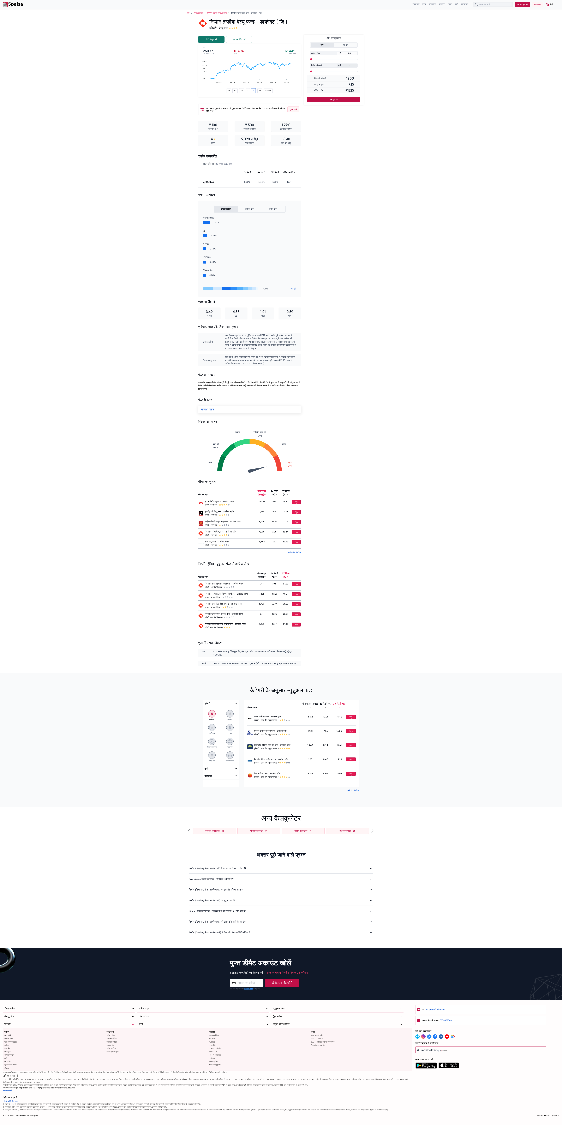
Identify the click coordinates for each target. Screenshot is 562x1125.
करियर (6, 1045)
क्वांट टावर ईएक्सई (215, 1065)
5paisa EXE (213, 1052)
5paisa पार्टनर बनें (317, 1038)
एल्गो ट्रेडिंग (212, 1045)
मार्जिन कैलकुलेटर (256, 831)
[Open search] (476, 4)
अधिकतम (268, 91)
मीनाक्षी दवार (207, 409)
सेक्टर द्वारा (249, 208)
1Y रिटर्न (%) (274, 493)
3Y (253, 91)
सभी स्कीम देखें (293, 552)
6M (242, 91)
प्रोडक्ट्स (432, 4)
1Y (248, 91)
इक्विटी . (213, 28)
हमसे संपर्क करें (7, 1090)
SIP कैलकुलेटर (345, 831)
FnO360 (212, 1042)
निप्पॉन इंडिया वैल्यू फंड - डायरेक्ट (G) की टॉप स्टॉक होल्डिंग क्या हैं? (217, 921)
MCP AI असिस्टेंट (215, 1055)
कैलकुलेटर (9, 1016)
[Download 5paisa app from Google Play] (426, 1066)
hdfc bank (208, 217)
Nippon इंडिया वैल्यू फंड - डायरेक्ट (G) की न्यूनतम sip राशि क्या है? (217, 911)
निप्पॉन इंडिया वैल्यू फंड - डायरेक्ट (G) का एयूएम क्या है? (212, 900)
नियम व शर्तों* (248, 989)
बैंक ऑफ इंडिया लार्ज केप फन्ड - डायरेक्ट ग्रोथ (271, 759)
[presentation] (189, 831)
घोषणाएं (6, 1068)
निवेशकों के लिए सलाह (11, 1101)
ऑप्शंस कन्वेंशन (9, 1055)
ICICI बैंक (207, 257)
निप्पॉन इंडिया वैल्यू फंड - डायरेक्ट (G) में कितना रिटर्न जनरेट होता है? (217, 868)
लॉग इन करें (537, 4)
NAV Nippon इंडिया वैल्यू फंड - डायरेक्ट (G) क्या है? (211, 878)
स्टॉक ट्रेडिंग (111, 1035)
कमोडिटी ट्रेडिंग (112, 1042)
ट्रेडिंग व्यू (212, 1058)
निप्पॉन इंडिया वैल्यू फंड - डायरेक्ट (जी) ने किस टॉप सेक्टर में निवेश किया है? (220, 932)
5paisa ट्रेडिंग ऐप (215, 1048)
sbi (204, 230)
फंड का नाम (203, 494)
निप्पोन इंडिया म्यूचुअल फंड (217, 13)
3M (235, 91)
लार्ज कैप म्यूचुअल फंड (269, 720)
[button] (551, 4)
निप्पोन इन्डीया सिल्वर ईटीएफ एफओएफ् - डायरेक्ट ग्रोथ (226, 594)
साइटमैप (7, 1048)
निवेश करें (416, 4)
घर (188, 13)
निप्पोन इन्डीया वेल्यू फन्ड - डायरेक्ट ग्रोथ (221, 531)
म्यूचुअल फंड (198, 13)
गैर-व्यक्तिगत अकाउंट (318, 1045)
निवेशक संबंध (8, 1038)
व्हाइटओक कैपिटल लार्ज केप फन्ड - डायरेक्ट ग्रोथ (272, 745)
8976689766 (446, 1020)
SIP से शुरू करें (211, 39)
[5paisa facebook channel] (435, 1036)
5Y (260, 91)
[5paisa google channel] (452, 1036)
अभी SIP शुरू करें (522, 4)
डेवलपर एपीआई (214, 1061)
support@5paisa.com (435, 1009)
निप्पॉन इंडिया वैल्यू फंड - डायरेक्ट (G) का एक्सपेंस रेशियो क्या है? (216, 889)
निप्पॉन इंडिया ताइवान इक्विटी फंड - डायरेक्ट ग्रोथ (224, 583)
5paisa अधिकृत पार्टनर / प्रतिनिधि (322, 1042)
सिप (322, 45)
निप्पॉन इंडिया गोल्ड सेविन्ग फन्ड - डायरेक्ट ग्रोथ (223, 603)
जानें (456, 4)
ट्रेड (424, 4)
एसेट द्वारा (273, 208)
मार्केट (450, 4)
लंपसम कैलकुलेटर (300, 831)
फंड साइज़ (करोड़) (262, 493)
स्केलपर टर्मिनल (214, 1035)
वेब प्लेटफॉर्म (212, 1038)
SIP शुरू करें (334, 99)
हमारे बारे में (7, 1035)
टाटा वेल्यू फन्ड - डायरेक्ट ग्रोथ (217, 541)
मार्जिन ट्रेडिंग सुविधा (113, 1052)
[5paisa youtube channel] (447, 1036)
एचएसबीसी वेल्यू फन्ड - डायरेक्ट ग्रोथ (219, 501)
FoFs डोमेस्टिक (215, 597)
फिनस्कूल (7, 1052)
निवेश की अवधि (316, 65)
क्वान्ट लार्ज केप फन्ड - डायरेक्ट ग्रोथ (267, 716)
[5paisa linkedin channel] (441, 1036)
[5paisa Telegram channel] (417, 1036)
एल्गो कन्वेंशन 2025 (10, 1042)
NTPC (206, 244)
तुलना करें (293, 109)
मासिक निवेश (316, 53)
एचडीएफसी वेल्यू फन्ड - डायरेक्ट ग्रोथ (219, 511)
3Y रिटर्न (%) (285, 493)
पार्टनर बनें (464, 4)
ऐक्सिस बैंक (208, 270)
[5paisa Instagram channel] (423, 1036)
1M (229, 91)
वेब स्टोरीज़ (7, 1061)
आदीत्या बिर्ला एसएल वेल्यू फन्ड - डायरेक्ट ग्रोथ (223, 521)
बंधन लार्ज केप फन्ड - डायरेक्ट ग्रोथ (267, 773)
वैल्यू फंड (223, 28)
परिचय (6, 1032)
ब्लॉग (5, 1058)
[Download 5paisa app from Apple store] (448, 1066)
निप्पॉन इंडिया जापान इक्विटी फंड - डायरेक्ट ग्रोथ (224, 614)
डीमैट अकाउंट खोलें (282, 983)
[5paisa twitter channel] (429, 1036)
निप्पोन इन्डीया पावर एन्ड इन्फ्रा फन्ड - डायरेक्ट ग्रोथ (225, 624)
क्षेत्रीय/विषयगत (216, 587)
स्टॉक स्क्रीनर (111, 1048)
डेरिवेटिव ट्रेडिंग (111, 1038)
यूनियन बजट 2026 (10, 1065)
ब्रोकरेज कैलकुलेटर (212, 831)
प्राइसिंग (442, 4)
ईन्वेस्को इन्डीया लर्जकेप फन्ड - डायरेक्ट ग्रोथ (270, 730)
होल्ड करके (226, 208)
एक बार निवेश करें (239, 39)
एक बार (345, 45)
